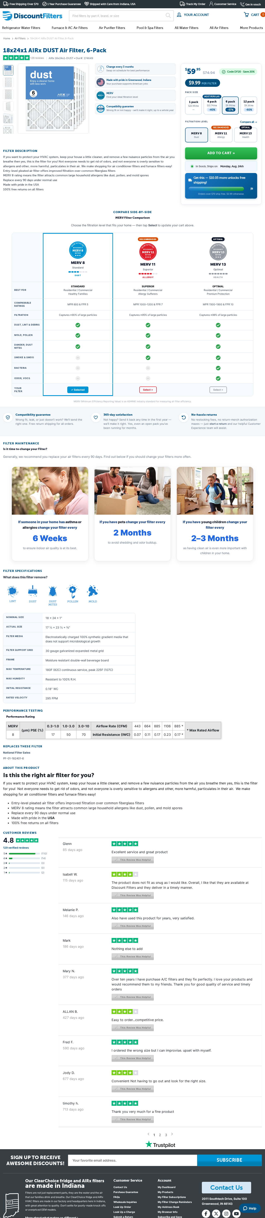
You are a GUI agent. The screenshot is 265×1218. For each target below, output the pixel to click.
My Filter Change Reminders (175, 1202)
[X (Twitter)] (216, 1214)
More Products (251, 28)
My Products (165, 1192)
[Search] (168, 16)
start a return (218, 423)
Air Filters (20, 38)
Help (252, 1208)
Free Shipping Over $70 (24, 4)
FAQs (116, 1197)
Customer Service (225, 4)
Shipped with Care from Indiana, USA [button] (112, 4)
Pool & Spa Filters (150, 28)
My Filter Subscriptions (172, 1197)
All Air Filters (219, 28)
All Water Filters (186, 28)
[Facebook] (206, 1214)
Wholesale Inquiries (125, 1202)
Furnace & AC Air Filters (70, 28)
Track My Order (195, 4)
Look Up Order (122, 1206)
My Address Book (168, 1206)
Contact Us (120, 1187)
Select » (148, 389)
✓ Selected (78, 389)
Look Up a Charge (124, 1211)
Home (6, 38)
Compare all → (248, 121)
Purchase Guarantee (125, 1192)
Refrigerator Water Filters (21, 28)
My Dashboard (167, 1187)
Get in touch (253, 4)
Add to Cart (221, 153)
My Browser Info (167, 1211)
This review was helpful (135, 860)
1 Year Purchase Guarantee (64, 4)
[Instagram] (226, 1214)
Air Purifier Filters (112, 28)
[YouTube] (236, 1214)
